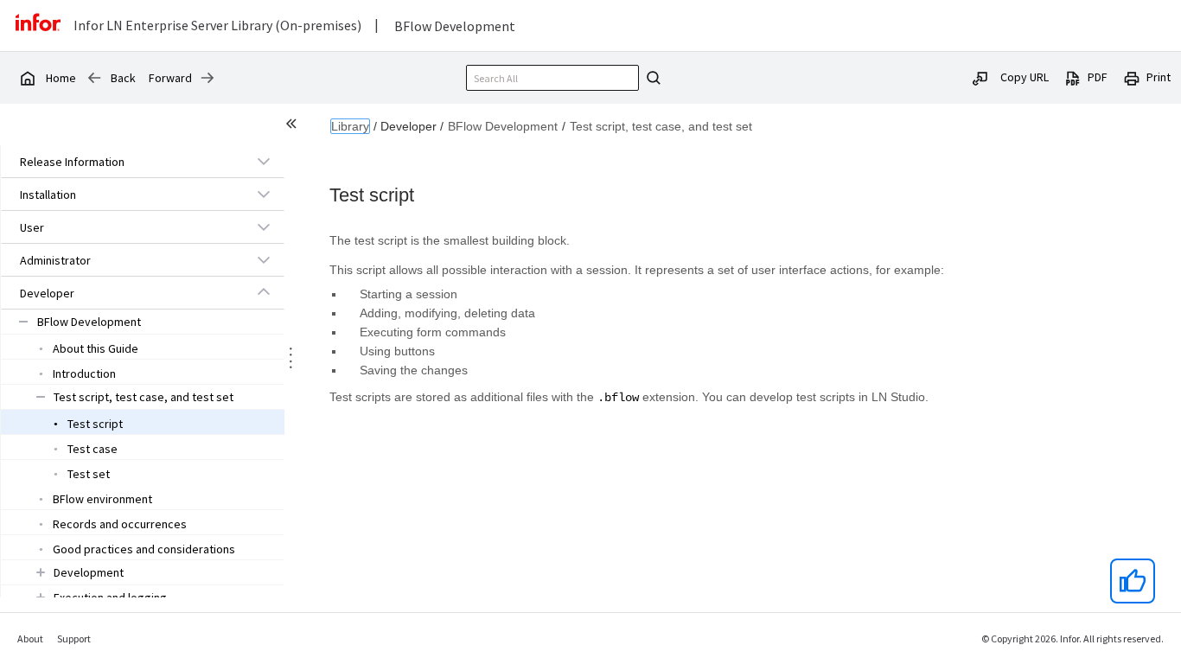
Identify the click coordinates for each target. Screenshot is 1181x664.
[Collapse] (263, 292)
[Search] (651, 78)
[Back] (94, 78)
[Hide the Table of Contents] (294, 126)
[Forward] (207, 78)
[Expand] (263, 161)
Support (74, 638)
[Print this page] (1131, 77)
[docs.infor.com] (26, 78)
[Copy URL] (980, 77)
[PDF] (1073, 77)
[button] (123, 161)
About (30, 638)
